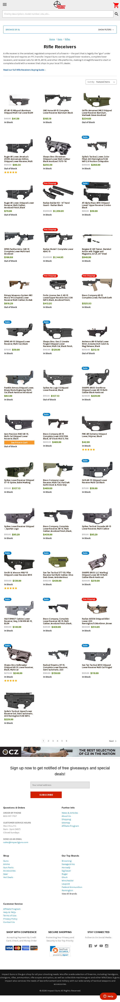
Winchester (68, 880)
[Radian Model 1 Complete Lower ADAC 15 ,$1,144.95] (58, 238)
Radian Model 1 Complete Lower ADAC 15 (58, 250)
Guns (6, 861)
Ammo (6, 864)
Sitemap (66, 822)
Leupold (66, 884)
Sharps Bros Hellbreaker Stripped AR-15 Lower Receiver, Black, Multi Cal (18, 667)
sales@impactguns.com (15, 842)
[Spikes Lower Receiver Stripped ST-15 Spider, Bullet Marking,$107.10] (19, 469)
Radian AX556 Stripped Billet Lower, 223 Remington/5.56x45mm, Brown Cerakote (97, 622)
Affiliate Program (70, 826)
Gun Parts (8, 867)
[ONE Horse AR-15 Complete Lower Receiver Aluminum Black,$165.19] (58, 100)
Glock (65, 877)
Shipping (66, 819)
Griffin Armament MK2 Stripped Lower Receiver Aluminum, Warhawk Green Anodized (97, 112)
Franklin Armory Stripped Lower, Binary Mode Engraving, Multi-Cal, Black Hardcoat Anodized (19, 390)
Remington (67, 890)
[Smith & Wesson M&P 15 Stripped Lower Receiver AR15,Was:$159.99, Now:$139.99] (19, 562)
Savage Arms (68, 864)
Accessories (9, 870)
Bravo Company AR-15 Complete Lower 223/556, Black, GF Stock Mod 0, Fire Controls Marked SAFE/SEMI (56, 437)
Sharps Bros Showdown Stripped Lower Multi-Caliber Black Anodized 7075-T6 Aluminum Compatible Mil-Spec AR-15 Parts (58, 161)
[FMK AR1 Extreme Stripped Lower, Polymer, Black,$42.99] (97, 423)
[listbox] (106, 82)
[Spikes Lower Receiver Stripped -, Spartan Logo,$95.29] (19, 515)
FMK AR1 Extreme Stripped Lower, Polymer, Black (94, 435)
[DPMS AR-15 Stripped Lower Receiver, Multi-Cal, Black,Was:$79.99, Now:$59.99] (19, 331)
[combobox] (57, 13)
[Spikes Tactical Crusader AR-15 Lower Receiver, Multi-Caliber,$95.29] (97, 515)
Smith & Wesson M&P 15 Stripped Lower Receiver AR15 (18, 573)
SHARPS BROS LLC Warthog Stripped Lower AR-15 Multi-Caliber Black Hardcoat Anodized (95, 576)
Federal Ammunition (72, 887)
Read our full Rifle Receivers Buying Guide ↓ (24, 70)
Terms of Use (9, 915)
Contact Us (9, 922)
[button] (60, 30)
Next (111, 741)
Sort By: (91, 82)
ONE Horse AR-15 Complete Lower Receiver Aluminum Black (58, 111)
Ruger (65, 874)
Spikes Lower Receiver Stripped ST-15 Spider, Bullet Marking (19, 481)
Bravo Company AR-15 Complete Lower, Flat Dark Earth (97, 296)
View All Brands (69, 893)
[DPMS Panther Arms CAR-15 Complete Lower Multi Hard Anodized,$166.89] (19, 238)
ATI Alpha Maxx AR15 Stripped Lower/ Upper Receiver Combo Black (96, 205)
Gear (5, 874)
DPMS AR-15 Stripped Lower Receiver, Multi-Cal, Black (17, 342)
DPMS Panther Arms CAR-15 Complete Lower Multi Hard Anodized (17, 251)
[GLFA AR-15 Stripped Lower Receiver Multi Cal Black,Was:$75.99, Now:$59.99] (97, 469)
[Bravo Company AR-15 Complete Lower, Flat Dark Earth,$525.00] (97, 284)
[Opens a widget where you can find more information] (108, 996)
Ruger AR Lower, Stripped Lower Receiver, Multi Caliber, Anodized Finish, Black (19, 205)
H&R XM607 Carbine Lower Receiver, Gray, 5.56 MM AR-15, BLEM (18, 621)
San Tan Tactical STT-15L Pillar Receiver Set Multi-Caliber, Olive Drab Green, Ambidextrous (58, 574)
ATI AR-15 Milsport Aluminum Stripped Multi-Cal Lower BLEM (18, 111)
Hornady (66, 867)
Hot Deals (8, 877)
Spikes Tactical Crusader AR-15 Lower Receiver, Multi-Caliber (96, 527)
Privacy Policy (10, 919)
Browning (66, 861)
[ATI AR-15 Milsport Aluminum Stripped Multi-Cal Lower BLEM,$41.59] (19, 100)
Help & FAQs (9, 912)
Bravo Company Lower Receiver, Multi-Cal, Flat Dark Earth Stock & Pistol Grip (56, 482)
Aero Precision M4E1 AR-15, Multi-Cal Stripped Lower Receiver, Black (16, 436)
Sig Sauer (66, 870)
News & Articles (70, 813)
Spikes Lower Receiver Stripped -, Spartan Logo (19, 527)
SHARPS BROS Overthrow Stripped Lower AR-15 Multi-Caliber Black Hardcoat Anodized (95, 391)
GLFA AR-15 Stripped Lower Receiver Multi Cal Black (94, 481)
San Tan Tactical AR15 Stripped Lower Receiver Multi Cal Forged (97, 666)
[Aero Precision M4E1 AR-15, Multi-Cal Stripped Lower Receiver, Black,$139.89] (19, 423)
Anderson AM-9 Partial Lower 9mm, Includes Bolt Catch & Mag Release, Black (95, 343)
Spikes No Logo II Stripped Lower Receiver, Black (55, 389)
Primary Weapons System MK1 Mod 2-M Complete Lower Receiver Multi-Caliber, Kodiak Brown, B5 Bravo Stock (18, 299)
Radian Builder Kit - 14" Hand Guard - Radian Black (56, 204)
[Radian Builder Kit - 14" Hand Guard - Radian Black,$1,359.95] (58, 192)
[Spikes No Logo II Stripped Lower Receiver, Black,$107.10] (58, 377)
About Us (66, 816)
